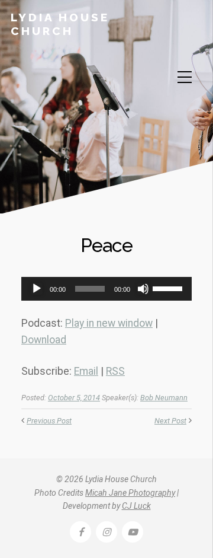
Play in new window (109, 323)
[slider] (169, 287)
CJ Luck (136, 506)
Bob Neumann (164, 397)
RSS (115, 371)
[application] (106, 289)
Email (86, 371)
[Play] (37, 289)
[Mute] (143, 289)
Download (43, 340)
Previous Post (49, 420)
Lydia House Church (60, 24)
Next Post (170, 420)
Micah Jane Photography (130, 493)
